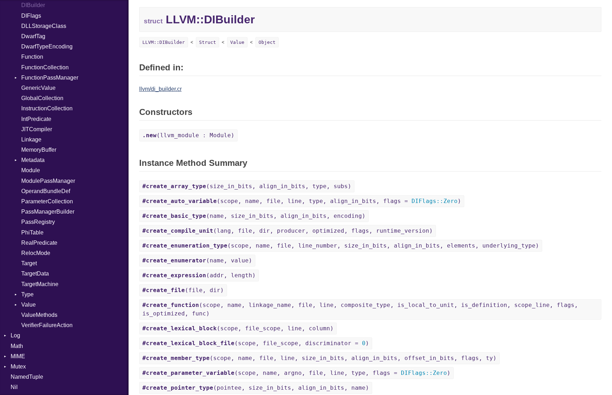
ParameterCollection (47, 201)
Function (32, 57)
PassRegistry (38, 222)
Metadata (33, 160)
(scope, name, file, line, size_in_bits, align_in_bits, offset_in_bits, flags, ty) (319, 358)
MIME (18, 356)
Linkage (31, 139)
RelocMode (35, 253)
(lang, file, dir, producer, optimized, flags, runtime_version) (287, 230)
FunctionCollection (45, 67)
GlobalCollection (42, 98)
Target (29, 263)
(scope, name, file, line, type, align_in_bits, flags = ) (301, 201)
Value (28, 305)
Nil (14, 387)
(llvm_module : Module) (188, 135)
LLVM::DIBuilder (163, 42)
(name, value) (197, 260)
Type (27, 294)
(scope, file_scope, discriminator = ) (255, 343)
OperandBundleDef (45, 191)
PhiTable (32, 233)
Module (30, 170)
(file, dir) (183, 290)
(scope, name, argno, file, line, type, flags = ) (296, 373)
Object (267, 42)
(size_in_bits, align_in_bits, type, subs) (246, 186)
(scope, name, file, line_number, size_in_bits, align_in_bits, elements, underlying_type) (340, 245)
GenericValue (38, 88)
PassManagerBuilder (47, 212)
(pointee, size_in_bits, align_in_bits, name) (255, 387)
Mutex (18, 367)
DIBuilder (33, 5)
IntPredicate (36, 119)
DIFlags (31, 16)
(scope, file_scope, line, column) (238, 328)
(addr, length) (199, 275)
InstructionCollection (47, 108)
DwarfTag (33, 36)
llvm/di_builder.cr (160, 89)
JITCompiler (36, 129)
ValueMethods (39, 315)
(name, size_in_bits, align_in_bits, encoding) (254, 216)
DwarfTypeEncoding (47, 46)
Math (17, 346)
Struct (207, 42)
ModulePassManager (48, 181)
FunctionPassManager (49, 78)
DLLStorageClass (43, 26)
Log (15, 335)
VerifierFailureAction (47, 325)
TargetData (35, 274)
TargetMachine (39, 284)
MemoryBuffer (38, 150)
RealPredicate (39, 243)
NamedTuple (27, 377)
